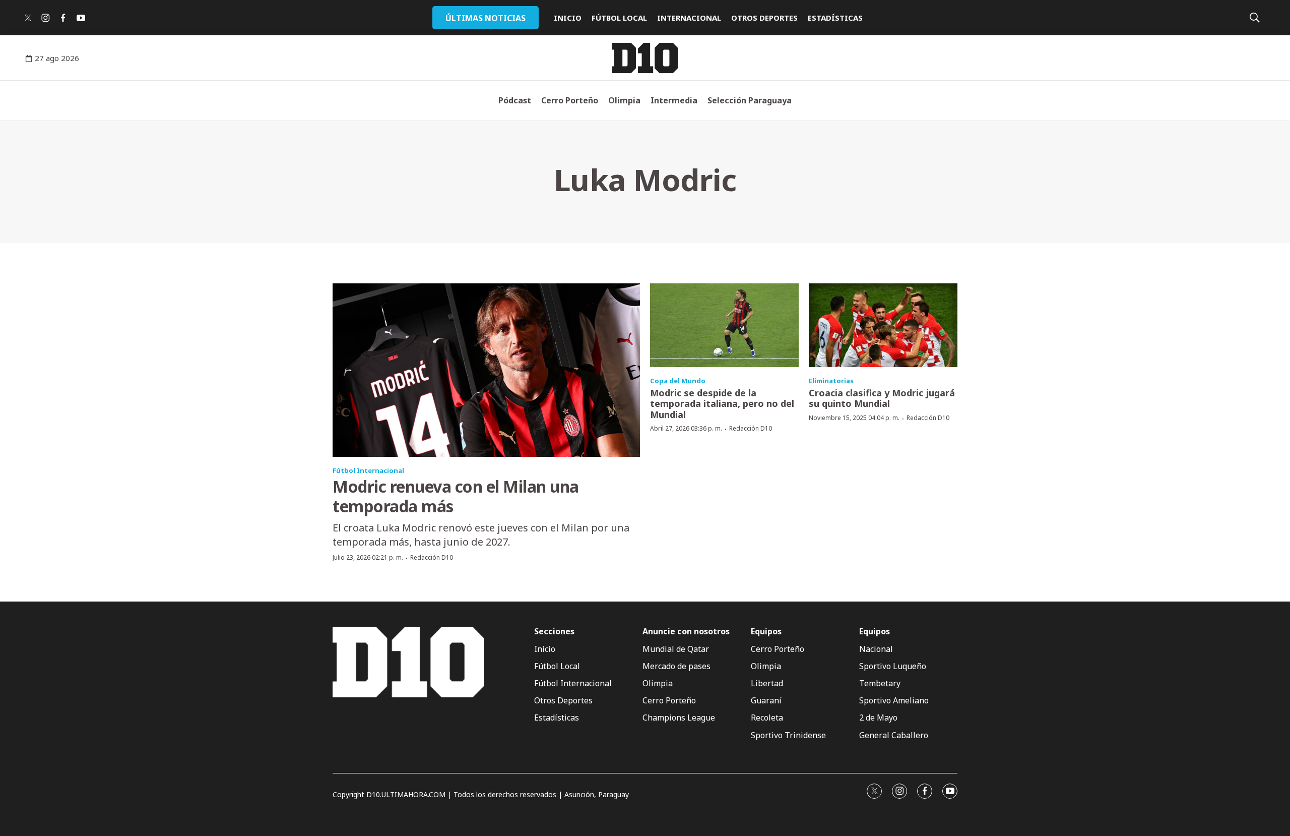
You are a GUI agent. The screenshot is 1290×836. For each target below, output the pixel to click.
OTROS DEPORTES (764, 18)
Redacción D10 (431, 557)
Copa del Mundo (677, 380)
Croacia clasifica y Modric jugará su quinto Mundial (882, 398)
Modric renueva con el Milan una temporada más (456, 495)
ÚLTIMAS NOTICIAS (485, 18)
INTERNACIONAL (689, 18)
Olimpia (624, 100)
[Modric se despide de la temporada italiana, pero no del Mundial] (724, 325)
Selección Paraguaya (749, 100)
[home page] (644, 58)
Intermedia (674, 100)
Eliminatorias (831, 380)
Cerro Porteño (569, 100)
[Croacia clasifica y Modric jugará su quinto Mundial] (883, 325)
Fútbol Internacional (368, 470)
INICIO (568, 18)
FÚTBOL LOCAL (619, 18)
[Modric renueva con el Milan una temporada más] (486, 369)
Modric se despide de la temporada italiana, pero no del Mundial (722, 404)
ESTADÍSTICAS (835, 18)
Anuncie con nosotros (686, 631)
